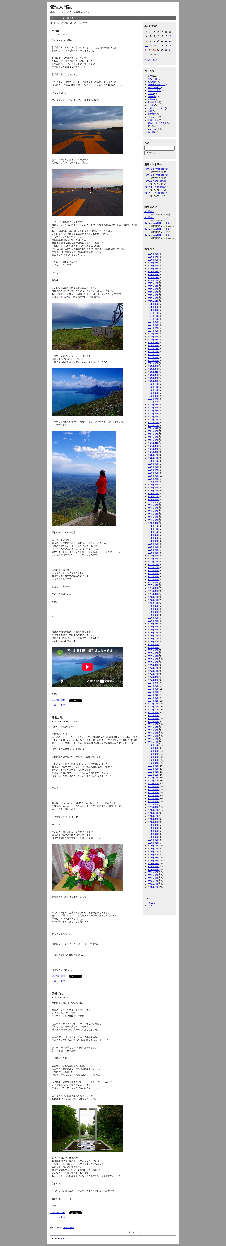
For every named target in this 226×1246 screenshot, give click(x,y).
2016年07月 (153, 612)
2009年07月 (153, 860)
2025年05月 (153, 298)
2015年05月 (153, 653)
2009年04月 (153, 869)
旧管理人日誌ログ (156, 84)
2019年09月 (153, 499)
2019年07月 (153, 505)
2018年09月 (153, 535)
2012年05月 (153, 760)
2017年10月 (153, 567)
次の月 (156, 60)
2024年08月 (153, 325)
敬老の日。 (58, 717)
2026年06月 (153, 260)
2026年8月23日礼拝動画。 (157, 169)
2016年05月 (153, 618)
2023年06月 (153, 366)
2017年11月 (153, 564)
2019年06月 (153, 508)
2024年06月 (153, 331)
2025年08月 (153, 289)
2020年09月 (153, 464)
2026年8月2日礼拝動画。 (156, 187)
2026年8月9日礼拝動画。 (156, 181)
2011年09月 (153, 783)
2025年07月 (153, 292)
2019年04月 (153, 514)
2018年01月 (153, 558)
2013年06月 (153, 721)
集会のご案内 (154, 90)
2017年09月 (153, 570)
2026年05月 (153, 262)
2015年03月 (153, 659)
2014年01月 (153, 701)
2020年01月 (153, 487)
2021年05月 (153, 440)
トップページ (58, 18)
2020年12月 (153, 455)
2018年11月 (153, 529)
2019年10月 (153, 496)
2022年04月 (153, 407)
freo (63, 1238)
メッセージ (153, 117)
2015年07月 (153, 647)
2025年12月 (153, 277)
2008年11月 (153, 884)
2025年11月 (153, 280)
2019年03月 (153, 517)
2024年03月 (153, 339)
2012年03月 (153, 766)
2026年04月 (153, 265)
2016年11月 (153, 600)
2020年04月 (153, 479)
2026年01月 (153, 274)
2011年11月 (153, 777)
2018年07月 (153, 541)
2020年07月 (153, 470)
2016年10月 (153, 603)
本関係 (151, 99)
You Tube (152, 129)
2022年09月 (153, 393)
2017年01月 (153, 594)
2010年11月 (153, 813)
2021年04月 (153, 443)
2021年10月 (153, 425)
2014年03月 (153, 695)
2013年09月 (153, 712)
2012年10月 (153, 745)
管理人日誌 (61, 7)
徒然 (150, 76)
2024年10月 (153, 319)
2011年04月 (153, 798)
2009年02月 (153, 875)
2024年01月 (153, 345)
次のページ (68, 1227)
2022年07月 (153, 399)
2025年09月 (153, 286)
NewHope (152, 79)
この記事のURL (57, 700)
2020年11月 (153, 458)
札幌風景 (152, 81)
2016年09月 (153, 606)
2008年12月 (153, 881)
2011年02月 (153, 804)
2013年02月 (153, 733)
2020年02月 (153, 484)
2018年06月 (153, 544)
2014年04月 (153, 692)
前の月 (147, 60)
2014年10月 (153, 674)
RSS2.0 (151, 905)
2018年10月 (153, 532)
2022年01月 (153, 416)
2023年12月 (153, 348)
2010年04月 (153, 834)
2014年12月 (153, 668)
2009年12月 (153, 845)
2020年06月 (153, 473)
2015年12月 (153, 632)
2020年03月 (153, 482)
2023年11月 (153, 351)
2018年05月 (153, 547)
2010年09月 (153, 819)
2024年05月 (153, 333)
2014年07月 (153, 683)
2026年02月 (153, 271)
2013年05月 (153, 724)
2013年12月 (153, 704)
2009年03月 (153, 872)
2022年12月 (153, 384)
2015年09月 (153, 641)
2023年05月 (153, 369)
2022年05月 (153, 404)
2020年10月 (153, 461)
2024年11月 (153, 316)
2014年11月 (153, 671)
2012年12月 (153, 739)
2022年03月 (153, 410)
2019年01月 (153, 523)
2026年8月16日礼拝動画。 (157, 175)
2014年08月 (153, 680)
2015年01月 (153, 665)
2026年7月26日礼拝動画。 (157, 193)
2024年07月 (153, 328)
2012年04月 (153, 763)
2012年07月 (153, 754)
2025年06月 (153, 295)
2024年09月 (153, 322)
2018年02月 (153, 555)
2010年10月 (153, 816)
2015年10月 (153, 638)
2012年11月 (153, 742)
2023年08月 (153, 360)
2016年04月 (153, 621)
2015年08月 (153, 644)
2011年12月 (153, 775)
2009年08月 (153, 857)
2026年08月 (153, 254)
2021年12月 (153, 419)
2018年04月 (153, 550)
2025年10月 (153, 283)
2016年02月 (153, 626)
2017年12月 (153, 561)
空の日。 (57, 30)
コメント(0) (59, 705)
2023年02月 (153, 378)
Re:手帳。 (149, 211)
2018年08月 (153, 538)
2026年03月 (153, 268)
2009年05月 (153, 866)
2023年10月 (153, 354)
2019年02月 (153, 520)
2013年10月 (153, 709)
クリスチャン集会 (156, 108)
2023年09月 (153, 357)
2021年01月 (153, 452)
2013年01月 (153, 736)
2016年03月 (153, 624)
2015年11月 (153, 635)
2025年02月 (153, 307)
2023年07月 (153, 363)
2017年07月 (153, 576)
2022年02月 (153, 413)
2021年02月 (153, 449)
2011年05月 (153, 795)
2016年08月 (153, 609)
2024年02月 (153, 342)
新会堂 (151, 132)
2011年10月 (153, 780)
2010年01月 (153, 843)
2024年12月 (153, 313)
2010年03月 (153, 837)
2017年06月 (153, 579)
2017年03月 (153, 588)
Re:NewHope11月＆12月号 (157, 223)
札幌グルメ (153, 120)
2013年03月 (153, 730)
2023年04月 (153, 372)
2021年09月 (153, 428)
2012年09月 (153, 748)
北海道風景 (153, 102)
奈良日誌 (152, 96)
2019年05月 (153, 511)
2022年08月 (153, 396)
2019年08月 (153, 502)
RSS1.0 (151, 903)
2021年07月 (153, 434)
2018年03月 (153, 553)
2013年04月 (153, 727)
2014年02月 (153, 698)
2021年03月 (153, 446)
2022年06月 (153, 402)
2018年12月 (153, 526)
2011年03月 (153, 801)
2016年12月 (153, 597)
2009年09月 (153, 854)
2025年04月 (153, 301)
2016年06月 (153, 615)
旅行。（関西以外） (157, 123)
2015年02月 (153, 662)
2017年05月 (153, 582)
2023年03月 (153, 375)
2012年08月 (153, 751)
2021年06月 (153, 437)
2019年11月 (153, 493)
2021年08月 (153, 431)
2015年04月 (153, 656)
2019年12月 (153, 490)
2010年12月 (153, 810)
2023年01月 (153, 381)
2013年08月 (153, 715)
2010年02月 (153, 840)
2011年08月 (153, 786)
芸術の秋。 (58, 993)
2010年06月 (153, 828)
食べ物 (151, 105)
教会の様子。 (154, 87)
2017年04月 (153, 585)
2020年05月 (153, 476)
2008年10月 (153, 887)
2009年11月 (153, 848)
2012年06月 (153, 757)
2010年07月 (153, 825)
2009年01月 (153, 878)
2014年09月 (153, 677)
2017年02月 (153, 591)
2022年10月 (153, 390)
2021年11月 (153, 422)
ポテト (151, 93)
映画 (150, 111)
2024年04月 (153, 336)
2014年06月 (153, 686)
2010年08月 (153, 822)
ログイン (71, 18)
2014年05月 (153, 689)
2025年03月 (153, 304)
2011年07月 (153, 789)
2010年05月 (153, 831)
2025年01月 (153, 310)
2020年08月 (153, 467)
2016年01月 (153, 629)
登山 (150, 126)
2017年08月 (153, 573)
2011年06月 (153, 792)
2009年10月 (153, 851)
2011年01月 (153, 807)
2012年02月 (153, 769)
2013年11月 (153, 706)
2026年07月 (153, 257)
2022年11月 (153, 387)
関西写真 (152, 114)
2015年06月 (153, 650)
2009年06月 (153, 863)
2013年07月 (153, 718)
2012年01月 (153, 772)
